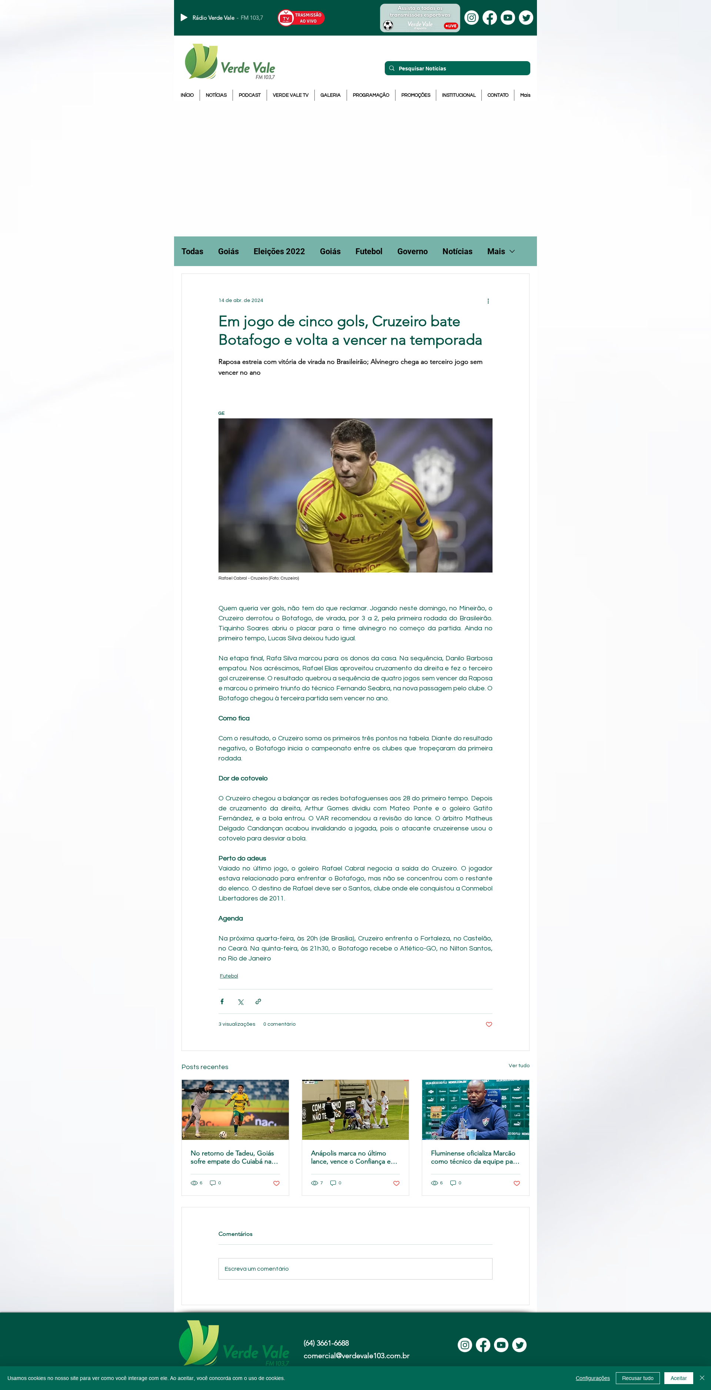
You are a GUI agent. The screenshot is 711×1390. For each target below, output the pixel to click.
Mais (496, 251)
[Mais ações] (488, 300)
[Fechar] (702, 1378)
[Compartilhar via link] (258, 1001)
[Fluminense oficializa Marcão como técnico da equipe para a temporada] (475, 1110)
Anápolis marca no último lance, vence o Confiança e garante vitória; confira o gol (352, 1157)
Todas (192, 251)
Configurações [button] (593, 1378)
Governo (412, 251)
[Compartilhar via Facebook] (222, 1001)
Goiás (228, 251)
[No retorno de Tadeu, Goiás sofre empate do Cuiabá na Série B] (235, 1110)
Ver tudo (519, 1065)
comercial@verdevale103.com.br (357, 1355)
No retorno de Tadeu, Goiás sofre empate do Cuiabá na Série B (232, 1157)
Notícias (458, 251)
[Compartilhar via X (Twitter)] (240, 1001)
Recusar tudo (638, 1378)
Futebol (369, 251)
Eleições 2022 (279, 251)
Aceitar (679, 1378)
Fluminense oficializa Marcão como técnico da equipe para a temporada (474, 1157)
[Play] (184, 17)
